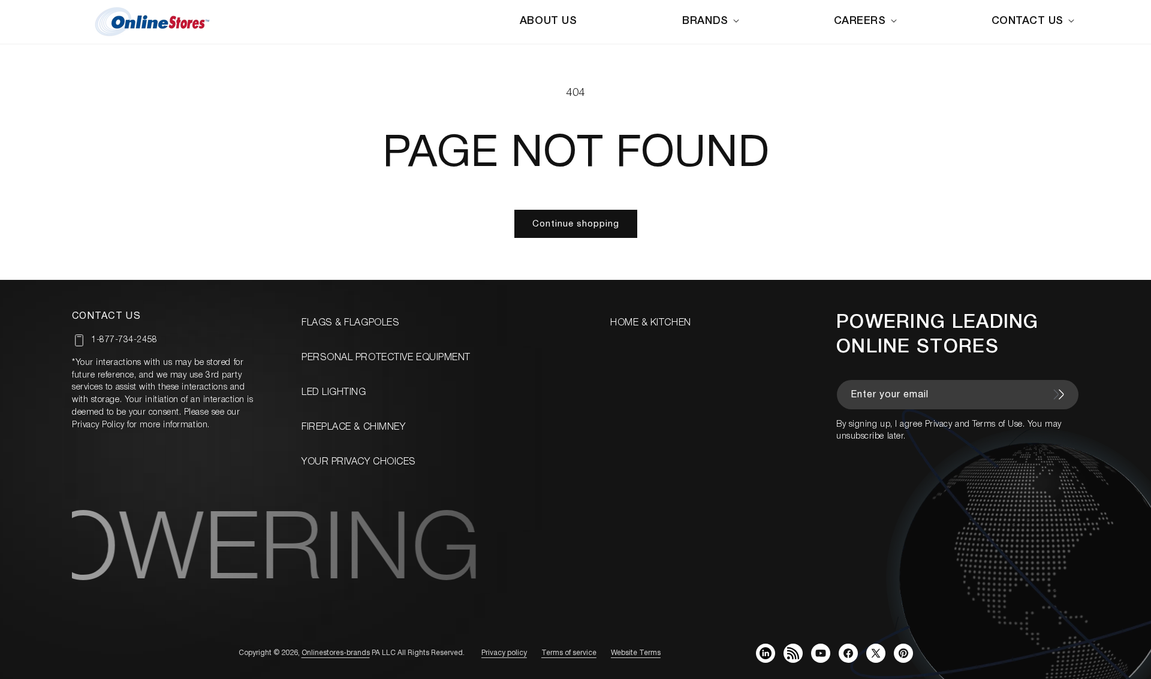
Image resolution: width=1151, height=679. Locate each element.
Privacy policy (504, 653)
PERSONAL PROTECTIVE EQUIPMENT (386, 358)
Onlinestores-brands (336, 653)
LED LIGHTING (334, 392)
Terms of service (568, 653)
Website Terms (636, 653)
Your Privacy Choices (359, 462)
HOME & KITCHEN (650, 323)
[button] (712, 21)
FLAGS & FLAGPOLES (350, 323)
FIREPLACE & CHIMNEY (353, 427)
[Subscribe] (1059, 394)
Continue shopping (575, 224)
